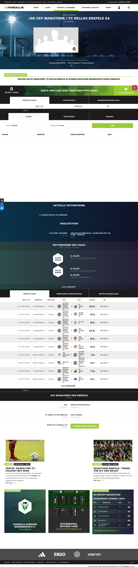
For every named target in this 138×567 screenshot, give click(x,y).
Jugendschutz (40, 562)
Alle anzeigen (68, 287)
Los (112, 125)
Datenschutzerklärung (17, 562)
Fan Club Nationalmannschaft (34, 2)
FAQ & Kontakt (51, 2)
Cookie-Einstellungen (63, 562)
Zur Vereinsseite (69, 21)
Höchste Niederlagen (108, 294)
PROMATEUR (7, 2)
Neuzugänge (69, 116)
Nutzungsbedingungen (29, 562)
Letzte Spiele (69, 100)
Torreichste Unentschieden (69, 294)
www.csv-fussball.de (57, 425)
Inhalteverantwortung (51, 562)
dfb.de (14, 2)
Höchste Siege (29, 294)
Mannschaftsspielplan (108, 100)
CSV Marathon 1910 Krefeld (69, 395)
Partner (44, 2)
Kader (28, 116)
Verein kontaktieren (85, 426)
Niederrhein (72, 15)
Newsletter (59, 2)
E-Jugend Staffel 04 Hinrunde (53, 215)
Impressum (7, 562)
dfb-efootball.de (21, 2)
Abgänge (109, 116)
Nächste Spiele (30, 100)
